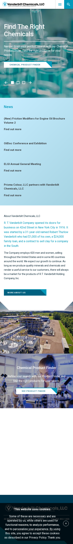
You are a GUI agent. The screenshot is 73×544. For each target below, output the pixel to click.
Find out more (12, 129)
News (8, 107)
